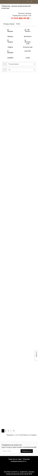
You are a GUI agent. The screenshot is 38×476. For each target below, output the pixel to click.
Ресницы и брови (8, 24)
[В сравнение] (30, 96)
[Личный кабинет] (34, 2)
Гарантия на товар (15, 459)
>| (13, 431)
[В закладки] (27, 96)
